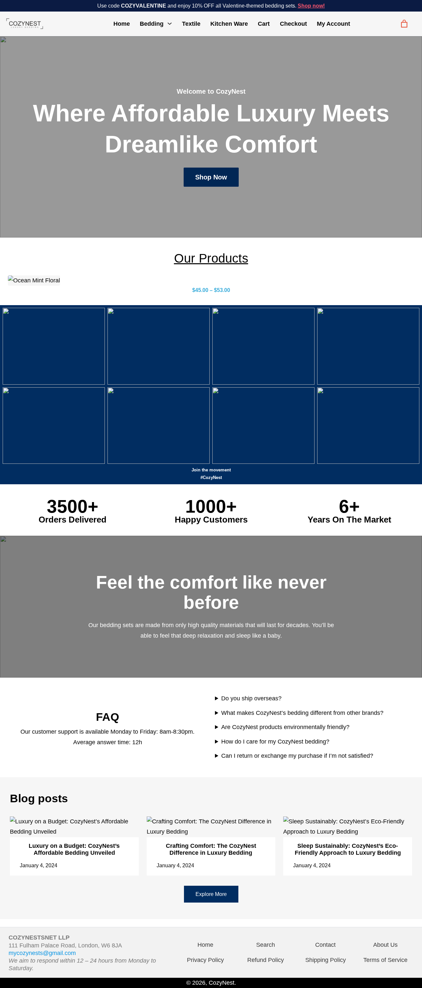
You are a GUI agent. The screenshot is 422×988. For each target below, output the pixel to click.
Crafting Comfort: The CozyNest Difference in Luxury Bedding (211, 849)
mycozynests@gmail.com (42, 953)
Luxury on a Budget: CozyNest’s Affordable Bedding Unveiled (74, 849)
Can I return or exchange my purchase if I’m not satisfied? (297, 755)
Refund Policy (265, 960)
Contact (325, 944)
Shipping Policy (325, 960)
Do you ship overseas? (251, 698)
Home (121, 23)
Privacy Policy (205, 960)
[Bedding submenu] (169, 23)
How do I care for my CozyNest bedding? (275, 741)
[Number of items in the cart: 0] (404, 24)
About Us (385, 944)
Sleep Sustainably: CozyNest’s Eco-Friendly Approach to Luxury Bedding (348, 849)
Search (265, 944)
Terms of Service (385, 960)
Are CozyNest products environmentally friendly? (285, 727)
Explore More (211, 894)
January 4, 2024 (38, 865)
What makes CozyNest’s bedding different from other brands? (302, 713)
